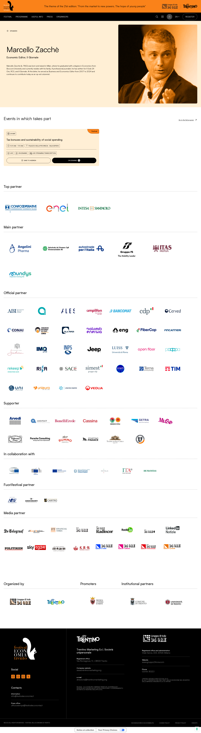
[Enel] (57, 208)
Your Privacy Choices (107, 730)
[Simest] (94, 368)
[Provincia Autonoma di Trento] (97, 601)
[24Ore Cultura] (127, 546)
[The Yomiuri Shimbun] (59, 546)
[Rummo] (65, 439)
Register (189, 17)
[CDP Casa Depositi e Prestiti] (146, 310)
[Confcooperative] (21, 208)
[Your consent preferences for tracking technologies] (197, 729)
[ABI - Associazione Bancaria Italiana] (16, 310)
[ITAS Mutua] (162, 248)
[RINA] (42, 368)
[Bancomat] (120, 310)
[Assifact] (40, 421)
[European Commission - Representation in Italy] (36, 471)
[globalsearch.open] (157, 16)
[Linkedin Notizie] (172, 529)
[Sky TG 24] (36, 545)
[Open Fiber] (146, 349)
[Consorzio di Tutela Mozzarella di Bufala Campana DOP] (115, 421)
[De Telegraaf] (14, 528)
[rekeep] (16, 368)
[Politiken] (14, 546)
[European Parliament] (14, 471)
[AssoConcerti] (31, 500)
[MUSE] (165, 421)
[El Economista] (36, 529)
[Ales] (68, 310)
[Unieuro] (42, 388)
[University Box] (140, 439)
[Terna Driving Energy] (146, 368)
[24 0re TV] (150, 528)
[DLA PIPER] (68, 330)
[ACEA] (42, 310)
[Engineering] (120, 330)
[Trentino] (55, 601)
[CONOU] (42, 330)
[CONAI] (16, 330)
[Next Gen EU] (59, 471)
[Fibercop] (146, 330)
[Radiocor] (104, 529)
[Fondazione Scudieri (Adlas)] (16, 349)
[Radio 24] (127, 529)
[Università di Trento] (173, 601)
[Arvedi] (15, 421)
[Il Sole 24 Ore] (82, 529)
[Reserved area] (162, 16)
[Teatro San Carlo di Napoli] (115, 439)
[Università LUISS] (120, 349)
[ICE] (127, 471)
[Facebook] (18, 676)
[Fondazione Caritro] (50, 500)
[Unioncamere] (68, 388)
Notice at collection (85, 730)
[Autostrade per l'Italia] (91, 248)
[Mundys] (20, 274)
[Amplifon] (94, 310)
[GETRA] (140, 421)
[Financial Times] (59, 528)
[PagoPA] (173, 349)
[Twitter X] (28, 676)
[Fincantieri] (173, 330)
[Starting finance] (90, 439)
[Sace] (68, 368)
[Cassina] (90, 421)
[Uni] (16, 388)
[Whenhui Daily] (82, 545)
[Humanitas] (150, 471)
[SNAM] (120, 368)
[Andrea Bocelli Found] (12, 500)
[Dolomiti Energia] (94, 330)
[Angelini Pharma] (20, 248)
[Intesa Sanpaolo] (94, 208)
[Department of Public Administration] (82, 471)
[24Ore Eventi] (104, 546)
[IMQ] (42, 349)
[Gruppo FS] (126, 248)
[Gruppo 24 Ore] (20, 601)
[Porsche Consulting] (40, 439)
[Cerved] (173, 310)
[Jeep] (94, 349)
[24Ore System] (172, 546)
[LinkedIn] (23, 676)
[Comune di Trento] (138, 601)
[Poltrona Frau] (15, 439)
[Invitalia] (104, 471)
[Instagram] (13, 676)
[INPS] (68, 349)
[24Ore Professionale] (150, 546)
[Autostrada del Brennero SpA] (55, 248)
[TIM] (173, 368)
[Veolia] (94, 388)
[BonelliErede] (65, 421)
